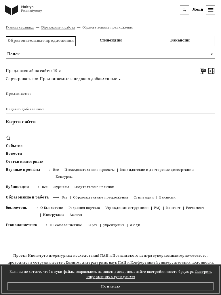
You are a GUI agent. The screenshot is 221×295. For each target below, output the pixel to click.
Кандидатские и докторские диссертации (157, 170)
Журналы (61, 187)
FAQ (157, 208)
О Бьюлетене (51, 208)
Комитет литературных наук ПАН (96, 262)
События (14, 145)
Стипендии (111, 40)
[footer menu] (9, 138)
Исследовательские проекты (89, 170)
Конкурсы (64, 177)
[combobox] (58, 71)
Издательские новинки (94, 187)
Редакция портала (84, 208)
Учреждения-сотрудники (126, 208)
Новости (14, 153)
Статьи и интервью (24, 161)
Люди (135, 225)
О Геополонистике (66, 225)
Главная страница (20, 28)
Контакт (173, 208)
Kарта (92, 225)
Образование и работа (58, 28)
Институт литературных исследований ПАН (68, 255)
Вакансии (180, 40)
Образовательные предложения (100, 197)
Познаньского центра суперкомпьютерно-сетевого (160, 255)
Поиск (13, 54)
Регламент (195, 208)
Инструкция (53, 215)
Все (56, 170)
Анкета (76, 215)
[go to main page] (25, 10)
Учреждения (113, 225)
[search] (184, 9)
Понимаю (110, 286)
